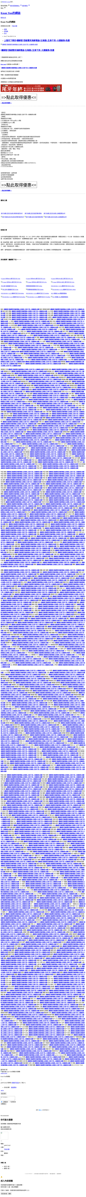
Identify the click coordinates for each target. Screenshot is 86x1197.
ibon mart (3, 64)
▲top (2, 1090)
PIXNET (30, 1173)
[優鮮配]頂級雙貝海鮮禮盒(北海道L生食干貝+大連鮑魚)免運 (27, 50)
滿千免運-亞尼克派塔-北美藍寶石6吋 (54, 213)
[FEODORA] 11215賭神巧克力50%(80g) (12, 293)
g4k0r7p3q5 (4, 1073)
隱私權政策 (52, 1173)
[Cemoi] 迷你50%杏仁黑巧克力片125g (62, 278)
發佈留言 (3, 1103)
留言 (17, 1082)
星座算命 (13, 1087)
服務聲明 (59, 1173)
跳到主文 (3, 17)
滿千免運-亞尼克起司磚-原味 (33, 213)
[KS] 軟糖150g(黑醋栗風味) (59, 293)
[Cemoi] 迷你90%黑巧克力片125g (35, 278)
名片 (5, 33)
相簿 (5, 29)
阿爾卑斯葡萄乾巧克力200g (34, 286)
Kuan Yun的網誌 (10, 13)
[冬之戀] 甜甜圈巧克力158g (9, 286)
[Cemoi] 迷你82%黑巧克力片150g (10, 278)
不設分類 (14, 26)
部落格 (6, 31)
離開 (10, 1193)
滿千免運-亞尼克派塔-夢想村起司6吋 (12, 213)
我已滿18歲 (4, 1193)
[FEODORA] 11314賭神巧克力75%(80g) (37, 293)
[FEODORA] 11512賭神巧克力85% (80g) (62, 286)
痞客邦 (14, 1082)
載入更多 (3, 1093)
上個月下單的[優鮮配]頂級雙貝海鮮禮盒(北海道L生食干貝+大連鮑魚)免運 (37, 40)
